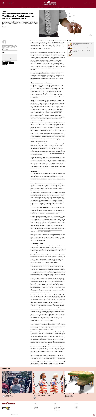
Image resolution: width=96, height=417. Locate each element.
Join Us (73, 7)
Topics (55, 404)
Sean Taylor (4, 26)
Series (55, 403)
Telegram (11, 58)
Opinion (38, 7)
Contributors (56, 408)
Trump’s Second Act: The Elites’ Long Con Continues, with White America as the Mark (47, 394)
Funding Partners (57, 410)
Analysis (34, 7)
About (35, 403)
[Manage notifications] (94, 415)
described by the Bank (50, 195)
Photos (59, 7)
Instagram (76, 406)
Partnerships (36, 404)
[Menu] (3, 3)
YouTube (76, 408)
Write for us (36, 408)
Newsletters (36, 406)
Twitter (76, 404)
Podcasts (55, 7)
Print (4, 56)
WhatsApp (5, 58)
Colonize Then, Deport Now (9, 394)
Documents (69, 7)
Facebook (12, 55)
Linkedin (76, 407)
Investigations (49, 7)
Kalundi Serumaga (39, 396)
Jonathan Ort (8, 395)
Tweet (5, 55)
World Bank (4, 64)
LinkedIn (11, 56)
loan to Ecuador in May (55, 331)
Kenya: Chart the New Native (26, 7)
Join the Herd (86, 2)
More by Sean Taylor (5, 49)
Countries (56, 406)
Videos (63, 7)
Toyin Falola (69, 395)
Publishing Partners (57, 407)
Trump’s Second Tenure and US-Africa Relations (77, 394)
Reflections (43, 7)
